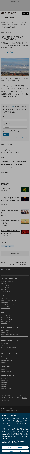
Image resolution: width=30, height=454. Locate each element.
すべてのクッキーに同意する (15, 447)
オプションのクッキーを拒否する (15, 451)
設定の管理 (4, 442)
